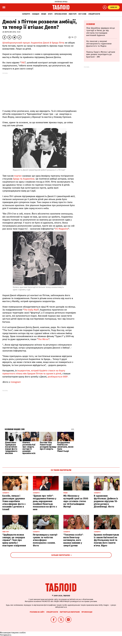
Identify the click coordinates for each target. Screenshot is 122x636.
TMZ (23, 62)
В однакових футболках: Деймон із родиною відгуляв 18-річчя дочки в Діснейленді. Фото (106, 501)
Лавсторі (72, 14)
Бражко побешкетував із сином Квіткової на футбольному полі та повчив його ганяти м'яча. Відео (106, 540)
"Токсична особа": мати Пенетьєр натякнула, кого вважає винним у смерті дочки (73, 540)
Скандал (35, 14)
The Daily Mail (31, 309)
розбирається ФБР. (58, 376)
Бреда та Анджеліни (23, 178)
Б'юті (50, 14)
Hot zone (82, 14)
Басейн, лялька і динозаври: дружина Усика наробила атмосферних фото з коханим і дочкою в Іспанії (13, 502)
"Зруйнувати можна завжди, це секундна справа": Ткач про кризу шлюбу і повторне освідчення (14, 540)
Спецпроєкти (94, 14)
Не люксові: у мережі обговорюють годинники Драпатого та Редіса (99, 43)
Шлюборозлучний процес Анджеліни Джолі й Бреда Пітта (33, 42)
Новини (90, 24)
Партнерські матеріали (70, 612)
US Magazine (61, 228)
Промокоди (86, 612)
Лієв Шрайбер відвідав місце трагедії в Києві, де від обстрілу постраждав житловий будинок (100, 32)
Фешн (43, 14)
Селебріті (26, 14)
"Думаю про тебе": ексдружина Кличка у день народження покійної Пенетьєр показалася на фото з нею (45, 502)
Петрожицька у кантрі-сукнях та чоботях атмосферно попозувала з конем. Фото (45, 540)
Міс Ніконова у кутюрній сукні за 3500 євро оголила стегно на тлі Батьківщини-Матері (75, 501)
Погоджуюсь (5, 635)
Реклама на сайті (37, 612)
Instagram (15, 382)
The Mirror (43, 339)
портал (18, 175)
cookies (22, 632)
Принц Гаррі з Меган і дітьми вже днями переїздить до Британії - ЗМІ (100, 54)
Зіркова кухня (60, 14)
